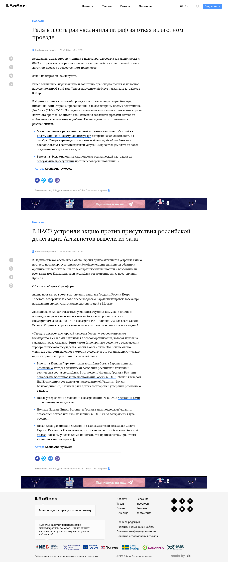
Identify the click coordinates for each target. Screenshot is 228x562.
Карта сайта (144, 513)
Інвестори (143, 503)
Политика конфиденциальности (136, 531)
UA (181, 6)
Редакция (142, 499)
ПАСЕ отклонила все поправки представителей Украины (76, 381)
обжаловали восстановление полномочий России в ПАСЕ (76, 377)
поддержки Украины (117, 409)
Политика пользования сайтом (136, 526)
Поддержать (212, 6)
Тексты (107, 6)
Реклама (142, 508)
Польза (125, 6)
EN (186, 6)
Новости (87, 6)
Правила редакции (128, 522)
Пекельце (145, 6)
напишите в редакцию (87, 556)
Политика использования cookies (137, 536)
